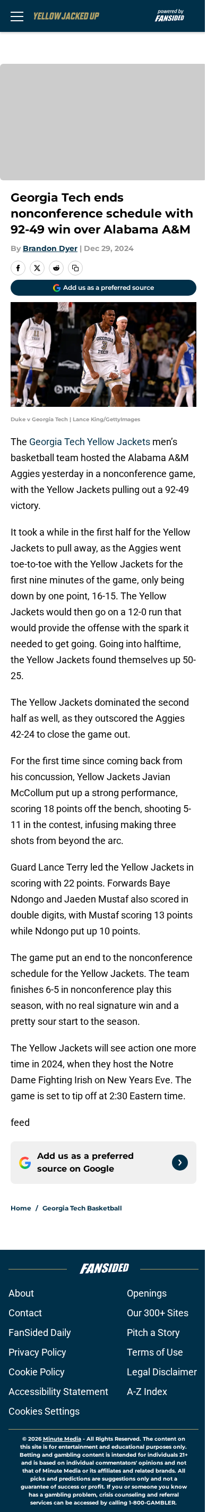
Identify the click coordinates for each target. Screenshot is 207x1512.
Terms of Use (155, 1352)
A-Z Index (147, 1391)
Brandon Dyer (50, 248)
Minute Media (62, 1438)
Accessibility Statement (58, 1391)
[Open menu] (17, 16)
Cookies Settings (44, 1411)
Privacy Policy (37, 1352)
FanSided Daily (39, 1332)
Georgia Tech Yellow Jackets (89, 441)
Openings (147, 1293)
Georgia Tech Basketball (82, 1208)
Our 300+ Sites (157, 1312)
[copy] (75, 268)
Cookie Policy (36, 1371)
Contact (25, 1312)
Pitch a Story (153, 1332)
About (21, 1293)
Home (21, 1208)
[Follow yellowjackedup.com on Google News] (180, 1163)
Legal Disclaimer (162, 1371)
